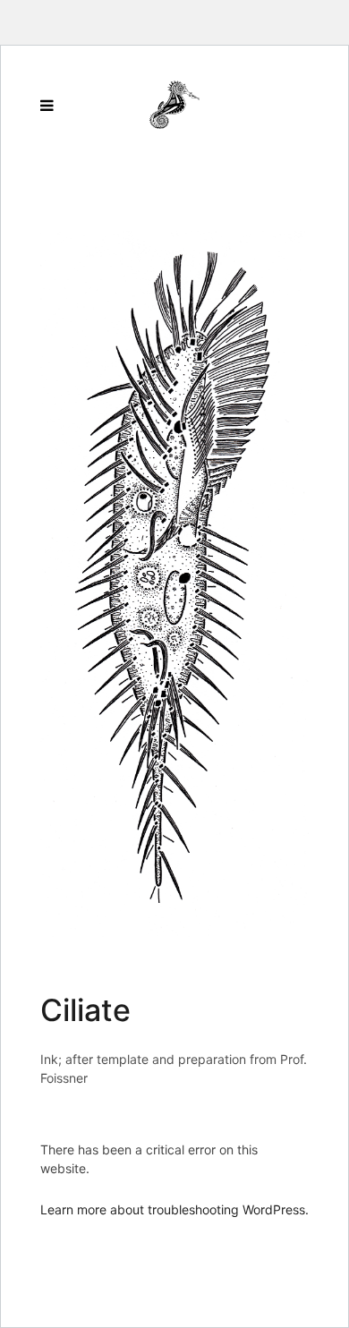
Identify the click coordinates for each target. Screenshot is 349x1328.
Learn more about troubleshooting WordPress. (174, 1209)
